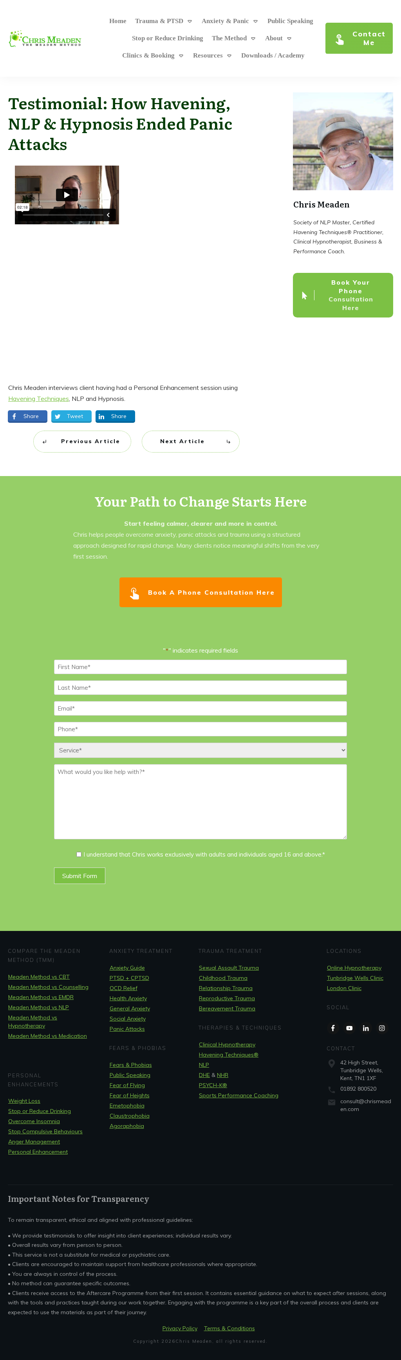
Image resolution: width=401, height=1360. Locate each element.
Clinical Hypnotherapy (227, 1044)
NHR (222, 1075)
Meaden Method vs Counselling (48, 986)
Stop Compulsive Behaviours (45, 1131)
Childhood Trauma (223, 977)
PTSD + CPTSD (129, 977)
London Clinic (344, 988)
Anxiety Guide (127, 967)
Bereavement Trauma (227, 1008)
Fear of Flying (127, 1085)
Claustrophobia (130, 1115)
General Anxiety (130, 1008)
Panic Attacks (127, 1028)
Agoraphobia (127, 1125)
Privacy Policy (180, 1328)
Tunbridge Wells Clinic (355, 977)
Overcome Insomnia (34, 1121)
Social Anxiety (128, 1018)
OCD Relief (123, 988)
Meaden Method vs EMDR (41, 997)
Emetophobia (127, 1105)
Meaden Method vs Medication (47, 1035)
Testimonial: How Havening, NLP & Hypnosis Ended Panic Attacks (120, 123)
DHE (204, 1075)
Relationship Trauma (226, 988)
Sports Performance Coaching (238, 1095)
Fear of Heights (130, 1095)
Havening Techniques (38, 398)
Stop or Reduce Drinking (39, 1111)
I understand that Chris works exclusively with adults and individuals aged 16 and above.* (204, 854)
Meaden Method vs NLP (38, 1007)
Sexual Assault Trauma (229, 967)
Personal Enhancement (38, 1151)
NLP (204, 1064)
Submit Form (79, 876)
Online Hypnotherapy (354, 967)
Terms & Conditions (229, 1328)
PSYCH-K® (213, 1085)
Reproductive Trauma (227, 998)
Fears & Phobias (131, 1064)
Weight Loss (24, 1100)
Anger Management (34, 1141)
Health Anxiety (128, 998)
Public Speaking (130, 1075)
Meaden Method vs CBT (39, 976)
